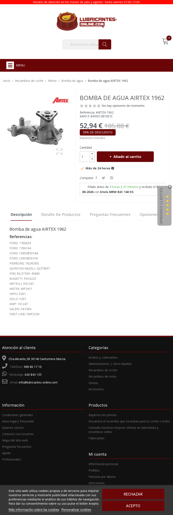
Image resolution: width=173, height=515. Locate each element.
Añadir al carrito (127, 156)
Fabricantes (96, 438)
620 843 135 (33, 375)
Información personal (103, 464)
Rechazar (133, 494)
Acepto (133, 505)
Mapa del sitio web (15, 440)
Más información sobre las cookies (34, 509)
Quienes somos (13, 428)
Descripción (21, 214)
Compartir (97, 177)
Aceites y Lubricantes (103, 357)
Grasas (93, 383)
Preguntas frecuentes (110, 214)
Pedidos (94, 470)
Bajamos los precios (103, 415)
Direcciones (97, 483)
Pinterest (112, 177)
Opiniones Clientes (161, 206)
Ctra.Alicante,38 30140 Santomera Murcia (37, 359)
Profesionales (11, 459)
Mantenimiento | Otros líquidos (110, 364)
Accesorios (96, 389)
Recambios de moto (102, 376)
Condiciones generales (17, 415)
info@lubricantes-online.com (38, 382)
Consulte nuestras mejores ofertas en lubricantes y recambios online (123, 430)
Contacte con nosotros (18, 434)
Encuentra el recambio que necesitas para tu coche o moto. (129, 421)
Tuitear (104, 177)
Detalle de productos (60, 214)
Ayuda (6, 453)
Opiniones (149, 214)
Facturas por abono (102, 477)
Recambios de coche (103, 370)
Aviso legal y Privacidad (18, 421)
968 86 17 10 (33, 367)
